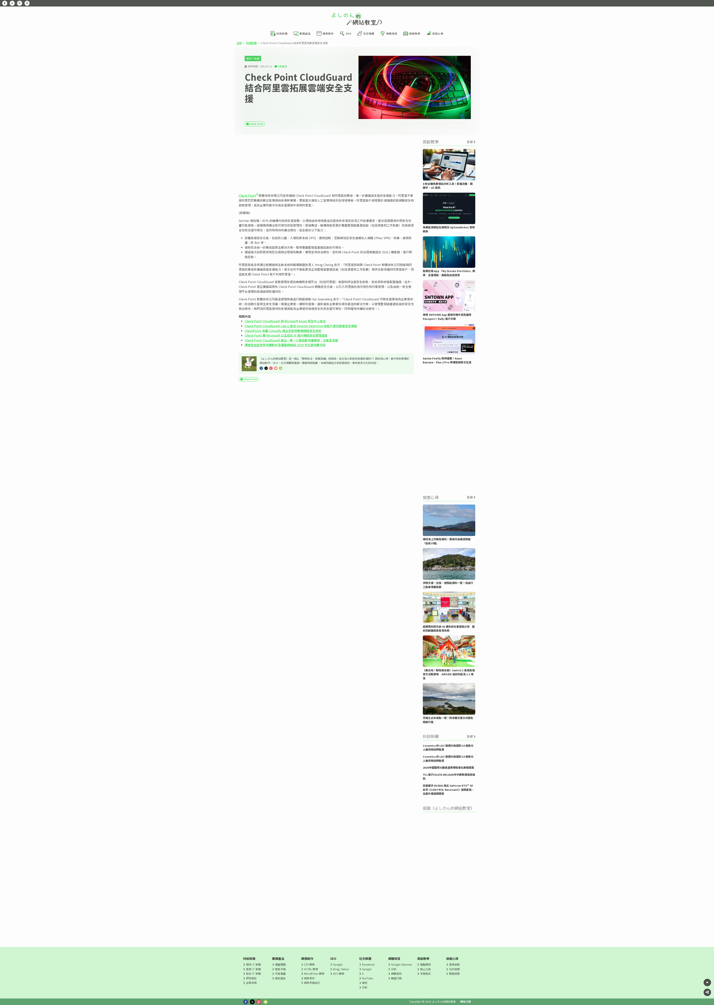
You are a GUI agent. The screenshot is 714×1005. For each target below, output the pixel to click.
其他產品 (280, 978)
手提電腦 (280, 973)
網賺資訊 (396, 973)
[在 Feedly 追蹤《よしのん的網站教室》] (27, 3)
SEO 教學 (338, 973)
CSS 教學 (309, 964)
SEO (333, 958)
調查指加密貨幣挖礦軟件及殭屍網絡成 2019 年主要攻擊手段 (285, 345)
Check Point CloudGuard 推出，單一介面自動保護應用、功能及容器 (291, 340)
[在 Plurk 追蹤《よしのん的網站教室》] (275, 368)
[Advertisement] (326, 164)
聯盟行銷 (396, 978)
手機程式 (425, 973)
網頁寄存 (309, 978)
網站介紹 (465, 1001)
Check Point (256, 124)
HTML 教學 (311, 969)
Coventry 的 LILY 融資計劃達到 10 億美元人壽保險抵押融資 (448, 748)
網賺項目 (394, 958)
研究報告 (251, 978)
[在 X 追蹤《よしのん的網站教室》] (12, 3)
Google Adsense (401, 964)
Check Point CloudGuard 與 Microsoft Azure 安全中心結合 (285, 321)
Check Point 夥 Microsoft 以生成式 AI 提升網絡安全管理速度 (286, 335)
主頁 (239, 43)
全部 (470, 141)
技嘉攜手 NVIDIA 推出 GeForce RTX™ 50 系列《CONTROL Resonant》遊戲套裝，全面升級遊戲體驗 (448, 789)
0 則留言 (282, 66)
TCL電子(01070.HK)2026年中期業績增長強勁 (449, 777)
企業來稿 (251, 983)
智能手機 (280, 969)
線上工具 (425, 969)
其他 (364, 983)
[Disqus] (326, 494)
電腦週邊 (280, 964)
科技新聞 (251, 43)
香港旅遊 (454, 964)
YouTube (367, 978)
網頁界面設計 (312, 983)
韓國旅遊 (454, 973)
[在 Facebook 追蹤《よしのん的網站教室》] (4, 3)
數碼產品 (278, 958)
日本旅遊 (454, 969)
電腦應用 (425, 964)
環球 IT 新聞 (252, 58)
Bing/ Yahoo (341, 969)
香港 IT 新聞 (253, 969)
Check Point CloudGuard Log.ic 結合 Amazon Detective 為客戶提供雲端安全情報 (301, 326)
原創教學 (423, 958)
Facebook (368, 964)
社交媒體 (365, 958)
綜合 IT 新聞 (253, 973)
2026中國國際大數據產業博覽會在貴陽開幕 (448, 767)
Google (337, 964)
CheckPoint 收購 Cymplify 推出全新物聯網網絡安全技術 (283, 330)
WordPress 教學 (314, 973)
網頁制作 (307, 958)
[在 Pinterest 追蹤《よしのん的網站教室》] (19, 3)
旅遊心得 (452, 958)
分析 (364, 987)
